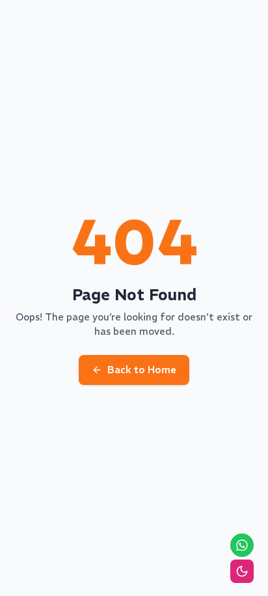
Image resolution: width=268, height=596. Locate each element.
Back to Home (141, 369)
